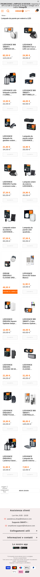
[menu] (2, 11)
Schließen (38, 1)
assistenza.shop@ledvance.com (19, 519)
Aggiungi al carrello (10, 291)
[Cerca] (8, 11)
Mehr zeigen (24, 490)
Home (3, 15)
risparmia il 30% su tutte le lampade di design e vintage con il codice (20, 5)
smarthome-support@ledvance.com (21, 526)
